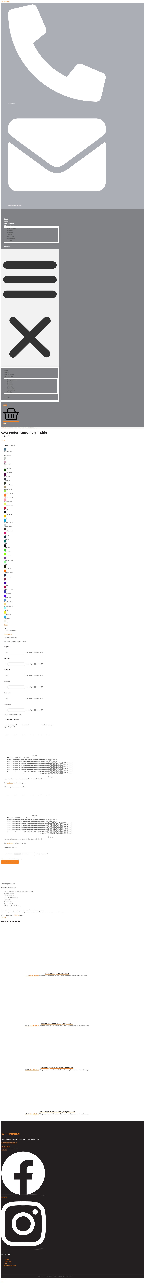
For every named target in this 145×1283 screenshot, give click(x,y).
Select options (34, 975)
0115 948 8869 (5, 1146)
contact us (10, 783)
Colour (2, 535)
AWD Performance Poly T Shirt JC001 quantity (11, 859)
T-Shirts (9, 240)
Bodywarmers (11, 228)
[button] (30, 308)
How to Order (9, 223)
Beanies (10, 230)
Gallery (7, 221)
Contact (7, 246)
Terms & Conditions (10, 1265)
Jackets (9, 234)
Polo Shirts (10, 236)
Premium (3, 917)
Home (6, 219)
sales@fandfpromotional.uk (9, 1142)
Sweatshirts (11, 238)
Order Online (9, 225)
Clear (5, 625)
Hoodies (10, 232)
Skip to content (5, 1)
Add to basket (10, 862)
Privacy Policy (8, 1263)
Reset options (8, 634)
